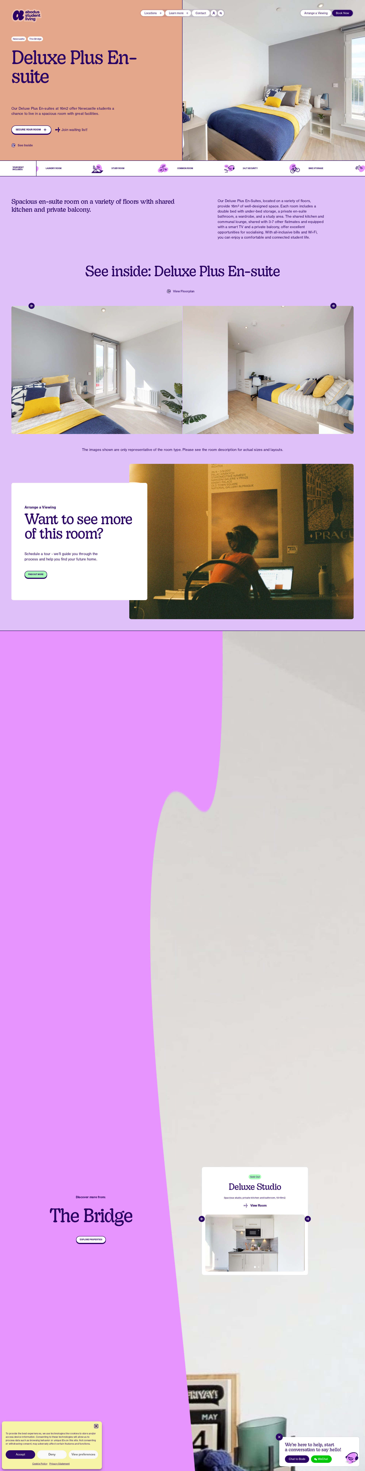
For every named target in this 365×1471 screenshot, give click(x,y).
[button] (96, 1426)
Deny (52, 1454)
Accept (20, 1454)
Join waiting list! (74, 130)
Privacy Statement (59, 1463)
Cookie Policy (40, 1463)
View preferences (83, 1454)
